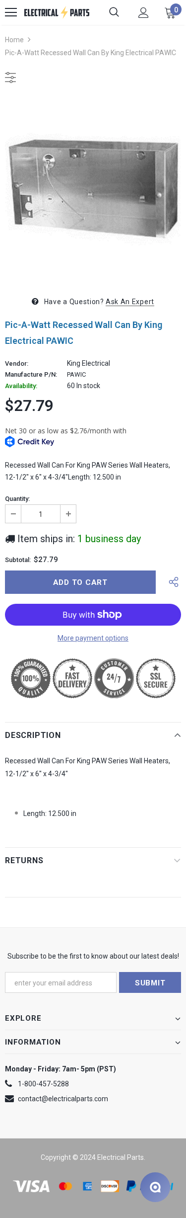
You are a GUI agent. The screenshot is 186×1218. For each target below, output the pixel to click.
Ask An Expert (130, 302)
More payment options (93, 638)
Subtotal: (18, 560)
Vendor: (16, 364)
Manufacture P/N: (31, 375)
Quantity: (17, 499)
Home (14, 40)
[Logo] (56, 12)
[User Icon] (143, 12)
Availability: (21, 386)
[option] (93, 188)
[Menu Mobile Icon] (11, 12)
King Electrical (88, 363)
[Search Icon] (114, 12)
